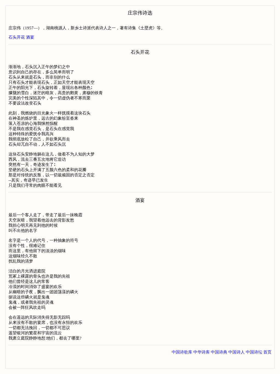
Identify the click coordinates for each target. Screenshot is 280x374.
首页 (267, 352)
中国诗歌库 (182, 352)
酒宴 (30, 37)
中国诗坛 (254, 352)
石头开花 (16, 37)
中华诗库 (201, 352)
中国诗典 (219, 352)
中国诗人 (236, 352)
